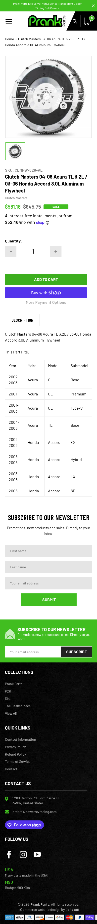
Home (9, 39)
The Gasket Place (18, 706)
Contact (11, 769)
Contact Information (20, 739)
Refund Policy (15, 754)
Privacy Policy (15, 747)
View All (11, 713)
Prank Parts (13, 684)
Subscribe (76, 651)
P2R (8, 691)
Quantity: (13, 240)
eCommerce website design (39, 909)
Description (22, 320)
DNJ (8, 699)
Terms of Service (17, 762)
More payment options (46, 302)
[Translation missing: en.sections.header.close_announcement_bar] (93, 5)
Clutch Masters (16, 198)
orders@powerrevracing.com (34, 811)
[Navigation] (16, 21)
